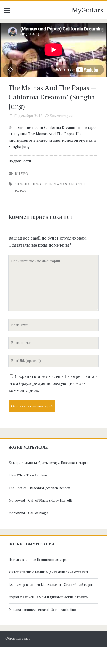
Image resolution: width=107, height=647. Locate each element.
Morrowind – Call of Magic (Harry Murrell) (40, 500)
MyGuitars (87, 9)
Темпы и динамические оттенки (61, 572)
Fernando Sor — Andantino (56, 609)
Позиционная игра (52, 559)
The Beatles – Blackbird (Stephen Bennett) (40, 488)
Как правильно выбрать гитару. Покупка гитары (48, 462)
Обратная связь (17, 638)
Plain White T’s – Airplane (28, 475)
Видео (22, 173)
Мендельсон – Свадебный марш (67, 584)
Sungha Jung (28, 184)
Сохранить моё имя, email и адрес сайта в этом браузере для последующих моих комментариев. (53, 383)
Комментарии (61, 116)
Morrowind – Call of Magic (28, 513)
